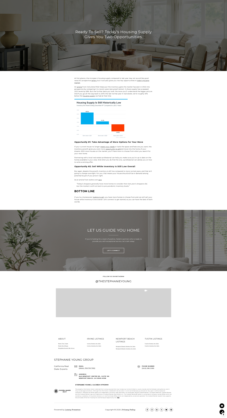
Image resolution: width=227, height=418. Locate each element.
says (100, 180)
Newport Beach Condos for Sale (126, 348)
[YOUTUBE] (166, 410)
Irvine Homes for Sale (94, 343)
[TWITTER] (161, 410)
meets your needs (107, 147)
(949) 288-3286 (148, 368)
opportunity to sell (113, 149)
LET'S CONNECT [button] (113, 250)
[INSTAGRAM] (152, 410)
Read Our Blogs (63, 346)
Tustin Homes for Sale (152, 343)
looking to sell (98, 197)
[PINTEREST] (171, 410)
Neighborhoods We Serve (66, 348)
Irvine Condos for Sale (94, 346)
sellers (94, 80)
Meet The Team (63, 343)
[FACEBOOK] (147, 410)
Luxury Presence (73, 410)
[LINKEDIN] (157, 410)
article (79, 87)
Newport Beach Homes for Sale (125, 346)
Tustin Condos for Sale (152, 346)
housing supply (89, 96)
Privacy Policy (128, 410)
